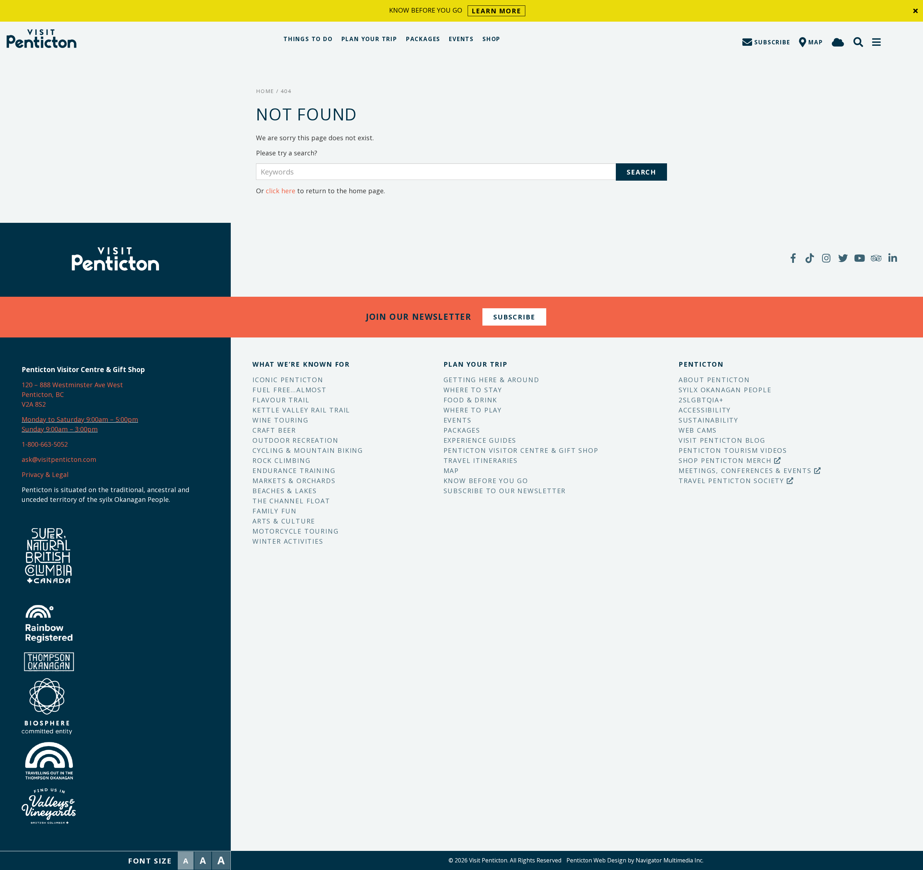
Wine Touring (280, 420)
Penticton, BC (43, 394)
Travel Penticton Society (733, 480)
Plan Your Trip (369, 39)
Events (461, 39)
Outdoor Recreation (295, 440)
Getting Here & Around (491, 379)
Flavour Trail (280, 400)
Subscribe (514, 317)
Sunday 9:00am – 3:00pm (60, 429)
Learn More (496, 10)
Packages (423, 39)
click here (280, 190)
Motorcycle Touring (295, 531)
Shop (491, 39)
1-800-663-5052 (45, 444)
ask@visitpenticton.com (59, 459)
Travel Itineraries (480, 460)
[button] (877, 42)
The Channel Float (291, 500)
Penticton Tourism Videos (733, 450)
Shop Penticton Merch (726, 460)
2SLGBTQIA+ (701, 400)
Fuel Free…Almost (289, 389)
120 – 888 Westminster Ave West (72, 384)
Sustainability (708, 420)
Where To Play (472, 410)
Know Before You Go (485, 480)
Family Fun (274, 511)
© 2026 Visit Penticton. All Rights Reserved (505, 860)
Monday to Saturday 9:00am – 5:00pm (80, 419)
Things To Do (308, 39)
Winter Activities (287, 541)
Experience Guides (480, 440)
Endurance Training (293, 470)
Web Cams (698, 430)
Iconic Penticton (287, 379)
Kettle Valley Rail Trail (301, 410)
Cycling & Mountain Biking (307, 450)
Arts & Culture (283, 521)
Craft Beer (274, 430)
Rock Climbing (281, 460)
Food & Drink (470, 400)
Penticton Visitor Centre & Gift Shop (521, 450)
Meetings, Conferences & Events (746, 470)
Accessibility (705, 410)
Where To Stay (472, 389)
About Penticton (714, 379)
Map (451, 470)
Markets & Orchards (293, 480)
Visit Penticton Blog (722, 440)
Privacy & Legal (45, 474)
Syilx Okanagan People (725, 389)
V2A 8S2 (34, 404)
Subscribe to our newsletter (504, 490)
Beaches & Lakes (284, 490)
